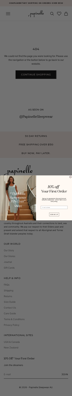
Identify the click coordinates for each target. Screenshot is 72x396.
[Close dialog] (70, 177)
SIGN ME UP (54, 214)
